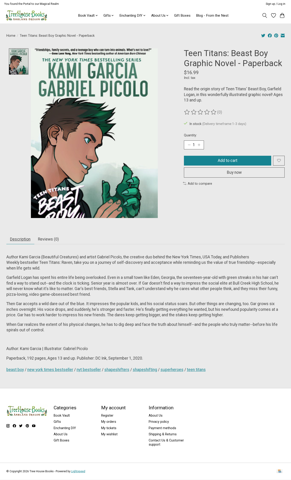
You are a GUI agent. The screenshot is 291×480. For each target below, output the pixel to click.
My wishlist (109, 434)
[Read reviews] (200, 112)
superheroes (172, 369)
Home (10, 36)
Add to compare (200, 184)
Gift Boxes (182, 15)
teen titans (196, 369)
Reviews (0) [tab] (48, 239)
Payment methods (162, 428)
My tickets (108, 428)
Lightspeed (78, 471)
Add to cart (227, 160)
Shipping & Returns (163, 434)
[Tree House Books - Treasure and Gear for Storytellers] (26, 15)
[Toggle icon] (264, 15)
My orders (108, 422)
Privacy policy (159, 422)
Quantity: (190, 135)
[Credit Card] (279, 471)
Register (107, 415)
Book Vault (62, 415)
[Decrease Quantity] (189, 145)
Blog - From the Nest (212, 15)
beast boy (15, 369)
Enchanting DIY (65, 428)
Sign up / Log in (275, 3)
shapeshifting (145, 369)
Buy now (234, 172)
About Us (61, 434)
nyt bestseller (89, 369)
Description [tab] (20, 239)
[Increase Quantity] (199, 145)
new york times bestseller (50, 369)
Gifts (57, 422)
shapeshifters (116, 369)
